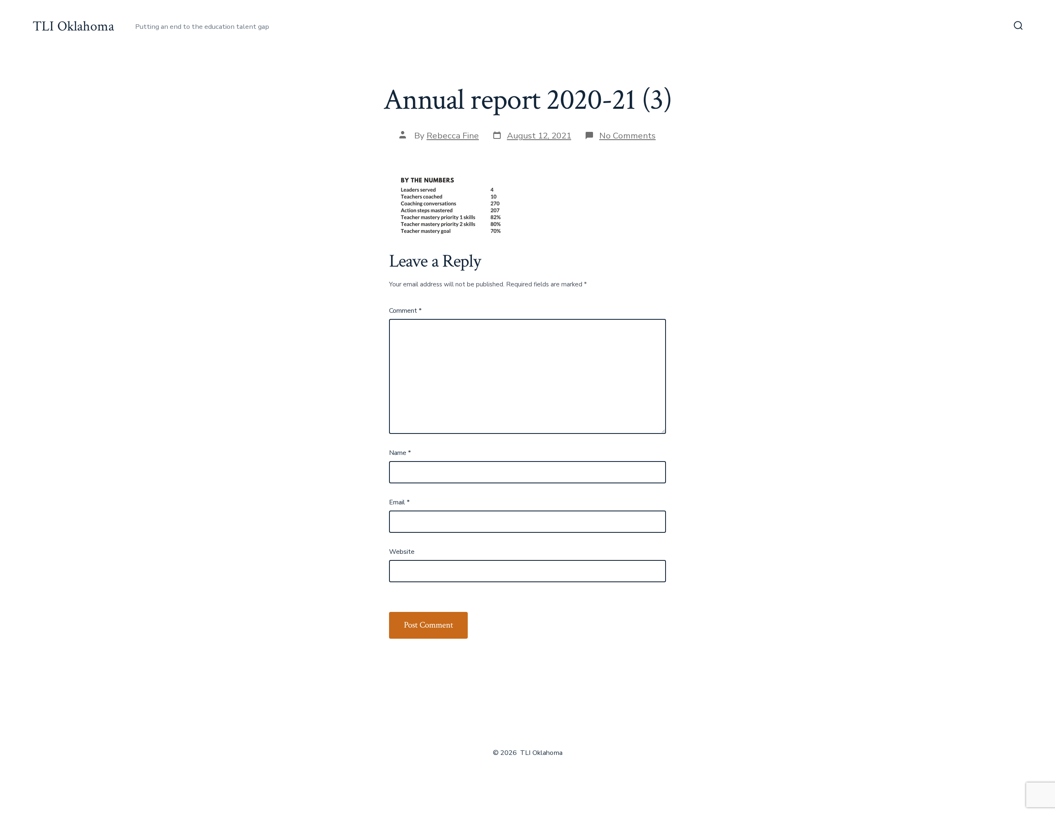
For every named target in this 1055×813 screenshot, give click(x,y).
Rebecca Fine (453, 135)
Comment (405, 310)
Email (399, 502)
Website (402, 551)
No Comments (627, 135)
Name (400, 452)
